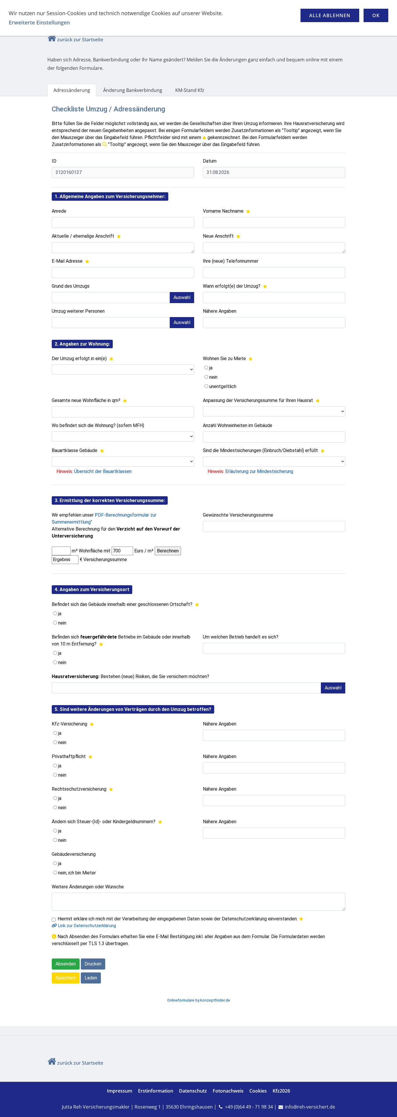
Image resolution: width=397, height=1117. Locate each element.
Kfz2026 (281, 1091)
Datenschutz (193, 1091)
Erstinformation (155, 1091)
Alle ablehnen (329, 15)
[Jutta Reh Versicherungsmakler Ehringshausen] (51, 39)
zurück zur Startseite (80, 39)
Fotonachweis (228, 1091)
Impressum (119, 1091)
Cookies (258, 1091)
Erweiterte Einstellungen (39, 22)
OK (376, 15)
